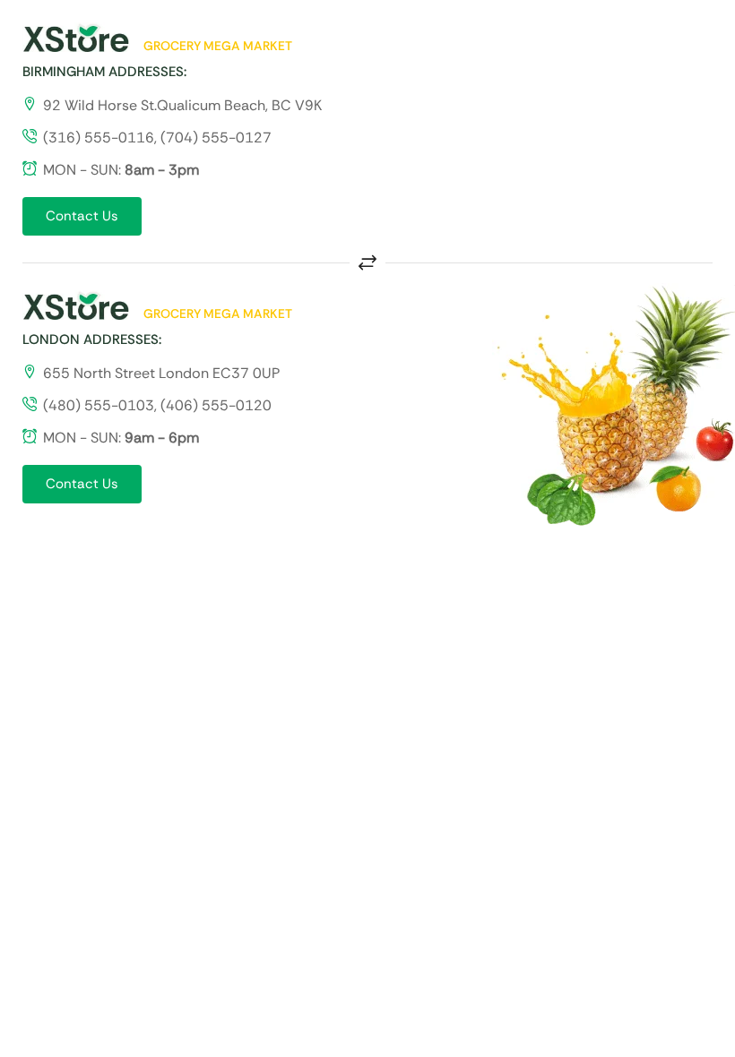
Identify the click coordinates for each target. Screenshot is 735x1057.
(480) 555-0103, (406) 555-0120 (157, 405)
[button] (82, 216)
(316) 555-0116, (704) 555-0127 (157, 137)
